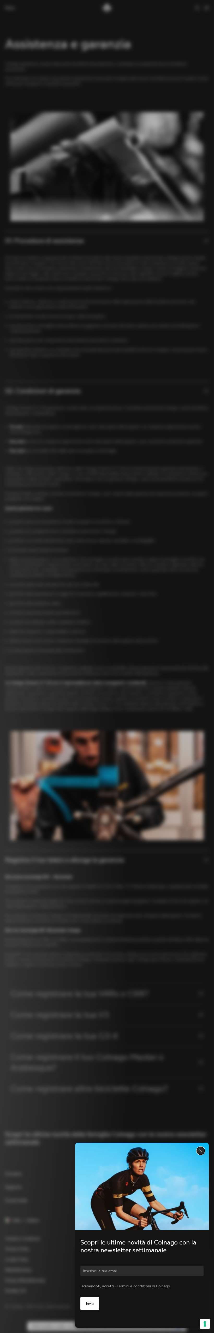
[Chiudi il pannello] (201, 1151)
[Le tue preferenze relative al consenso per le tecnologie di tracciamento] (205, 1324)
